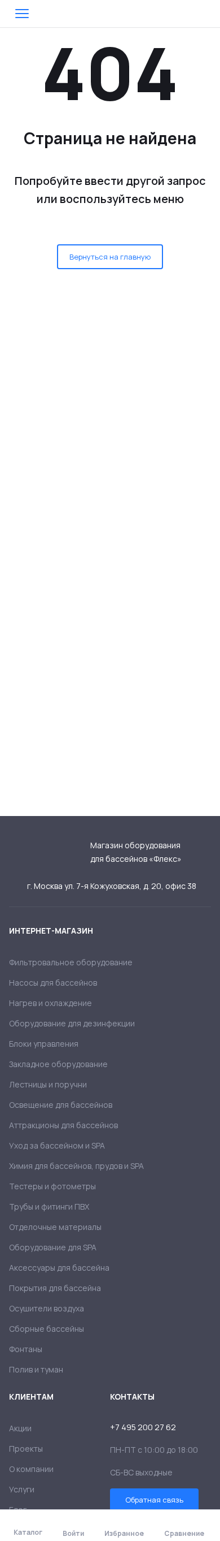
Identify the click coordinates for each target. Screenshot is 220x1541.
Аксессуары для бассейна (59, 1267)
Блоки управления (43, 1043)
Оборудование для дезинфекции (72, 1023)
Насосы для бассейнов (53, 982)
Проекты (26, 1448)
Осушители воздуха (46, 1308)
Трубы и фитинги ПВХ (49, 1206)
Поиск (177, 13)
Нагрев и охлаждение (50, 1003)
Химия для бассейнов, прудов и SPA (76, 1165)
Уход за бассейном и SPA (57, 1145)
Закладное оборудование (58, 1064)
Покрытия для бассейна (55, 1288)
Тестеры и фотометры (52, 1186)
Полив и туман (36, 1369)
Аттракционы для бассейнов (63, 1125)
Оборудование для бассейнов (110, 14)
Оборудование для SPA (52, 1247)
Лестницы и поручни (48, 1084)
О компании (31, 1469)
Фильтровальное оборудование (71, 962)
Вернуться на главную (110, 257)
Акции (20, 1428)
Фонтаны (25, 1349)
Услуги (21, 1489)
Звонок (204, 13)
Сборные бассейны (46, 1328)
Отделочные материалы (55, 1226)
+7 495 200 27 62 (143, 1427)
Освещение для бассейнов (60, 1104)
